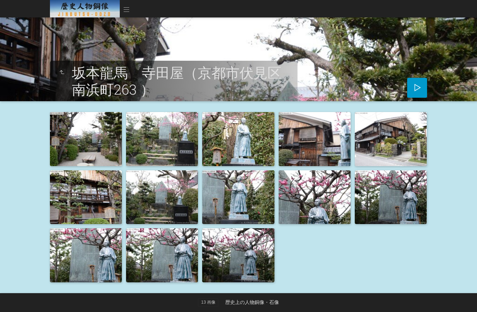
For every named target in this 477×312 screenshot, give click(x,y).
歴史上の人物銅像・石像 (252, 302)
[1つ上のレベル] (61, 72)
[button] (14, 297)
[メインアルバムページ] (85, 8)
